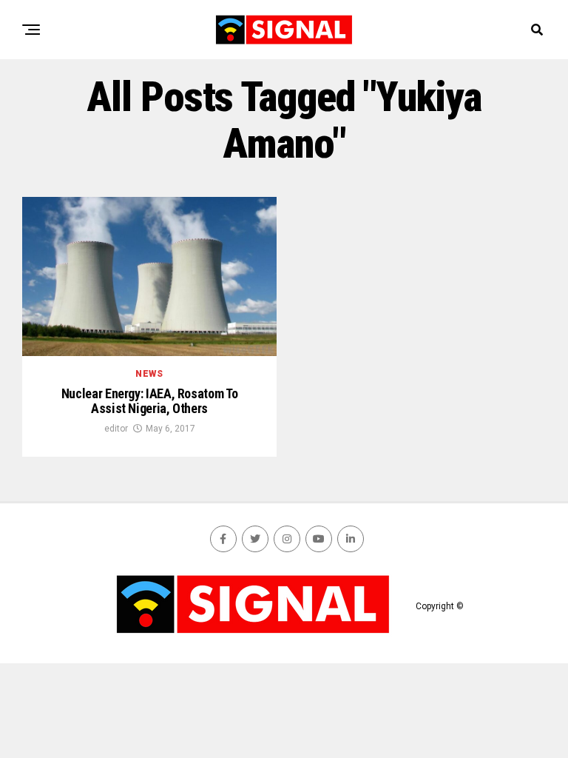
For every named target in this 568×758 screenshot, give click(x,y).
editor (116, 428)
